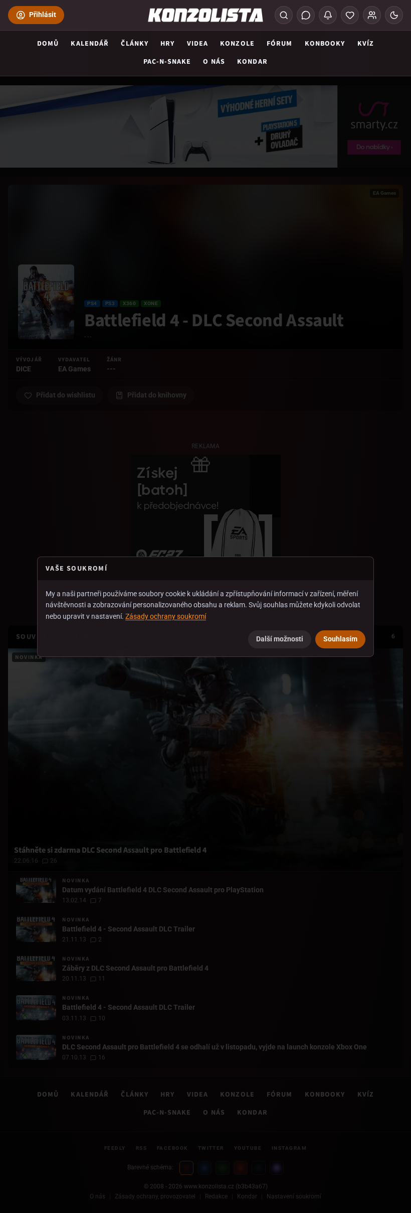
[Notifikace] (328, 15)
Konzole (237, 44)
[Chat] (306, 15)
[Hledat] (284, 15)
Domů (48, 44)
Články (134, 44)
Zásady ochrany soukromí (165, 616)
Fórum (280, 44)
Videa (198, 44)
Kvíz (365, 44)
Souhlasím (340, 639)
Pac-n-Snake (167, 62)
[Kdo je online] (372, 15)
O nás (214, 62)
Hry (167, 44)
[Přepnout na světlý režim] (394, 15)
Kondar (252, 62)
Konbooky (325, 44)
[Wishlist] (350, 15)
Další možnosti (279, 639)
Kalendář (90, 44)
